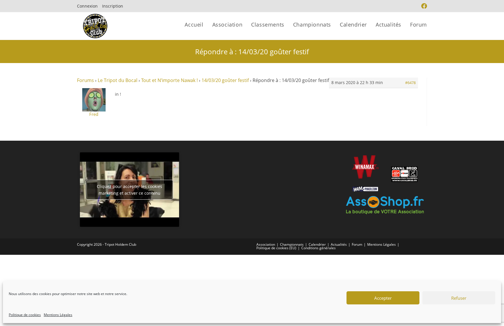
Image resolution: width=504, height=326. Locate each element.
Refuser (458, 298)
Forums (85, 80)
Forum (357, 244)
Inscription (112, 6)
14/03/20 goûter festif (225, 80)
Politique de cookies (25, 314)
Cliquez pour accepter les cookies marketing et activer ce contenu (129, 190)
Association (265, 244)
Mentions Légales (58, 314)
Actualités (339, 244)
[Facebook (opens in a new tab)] (423, 6)
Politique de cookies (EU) (276, 247)
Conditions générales (318, 247)
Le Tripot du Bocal (117, 80)
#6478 (410, 82)
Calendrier (317, 244)
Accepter (383, 298)
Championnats (292, 244)
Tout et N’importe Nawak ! (169, 80)
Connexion (87, 6)
